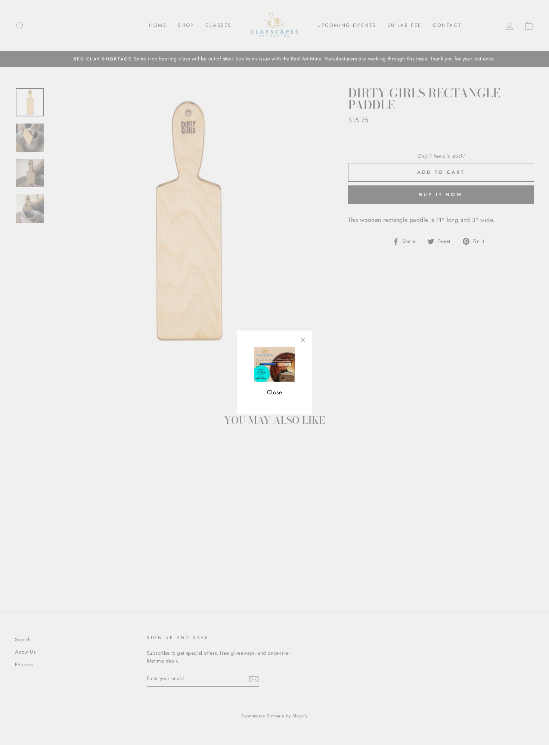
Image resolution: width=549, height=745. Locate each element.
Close (274, 392)
